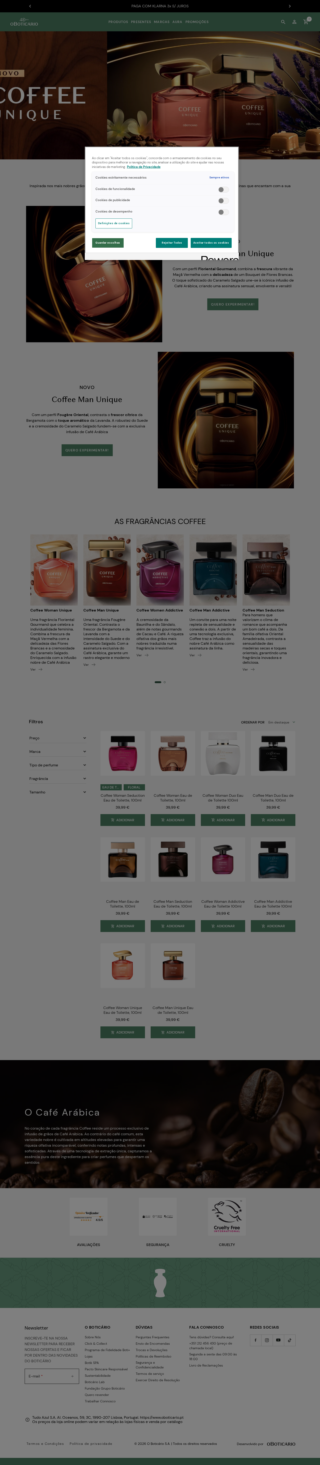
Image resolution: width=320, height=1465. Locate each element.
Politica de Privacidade (144, 167)
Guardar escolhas (107, 243)
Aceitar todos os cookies (211, 243)
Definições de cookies (114, 223)
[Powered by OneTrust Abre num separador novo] (218, 257)
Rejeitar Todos (172, 243)
